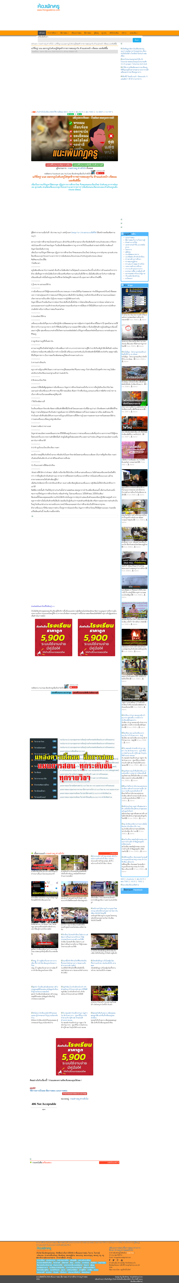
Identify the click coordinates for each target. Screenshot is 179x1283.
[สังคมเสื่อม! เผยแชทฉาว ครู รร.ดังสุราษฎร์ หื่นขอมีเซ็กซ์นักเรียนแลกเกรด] (44, 888)
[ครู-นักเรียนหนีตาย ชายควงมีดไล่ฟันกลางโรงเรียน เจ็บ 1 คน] (135, 825)
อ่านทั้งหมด (113, 853)
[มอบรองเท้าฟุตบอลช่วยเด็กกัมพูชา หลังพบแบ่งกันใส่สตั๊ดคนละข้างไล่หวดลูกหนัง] (74, 889)
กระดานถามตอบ (88, 1242)
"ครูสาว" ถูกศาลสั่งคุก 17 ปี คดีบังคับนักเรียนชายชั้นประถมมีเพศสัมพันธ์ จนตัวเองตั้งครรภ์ (134, 704)
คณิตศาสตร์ (65, 1262)
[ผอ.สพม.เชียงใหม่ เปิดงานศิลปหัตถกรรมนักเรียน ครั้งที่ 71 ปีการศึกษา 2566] (135, 610)
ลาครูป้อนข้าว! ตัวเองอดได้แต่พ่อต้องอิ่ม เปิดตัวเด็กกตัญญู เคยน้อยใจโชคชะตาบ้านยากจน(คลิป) (73, 873)
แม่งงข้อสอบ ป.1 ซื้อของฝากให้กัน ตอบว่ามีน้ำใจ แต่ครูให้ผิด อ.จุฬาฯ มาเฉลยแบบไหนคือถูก (134, 592)
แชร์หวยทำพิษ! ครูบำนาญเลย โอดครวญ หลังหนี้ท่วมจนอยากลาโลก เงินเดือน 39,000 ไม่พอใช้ (104, 918)
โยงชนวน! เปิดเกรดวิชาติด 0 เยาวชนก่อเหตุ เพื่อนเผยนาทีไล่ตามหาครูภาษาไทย (134, 343)
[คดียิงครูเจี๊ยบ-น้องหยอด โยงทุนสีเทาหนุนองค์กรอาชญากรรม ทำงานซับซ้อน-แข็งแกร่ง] (135, 859)
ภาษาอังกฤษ (85, 1262)
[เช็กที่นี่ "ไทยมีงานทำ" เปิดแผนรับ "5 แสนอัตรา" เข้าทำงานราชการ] (135, 77)
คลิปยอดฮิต (73, 1260)
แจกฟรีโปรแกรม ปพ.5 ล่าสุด (61, 693)
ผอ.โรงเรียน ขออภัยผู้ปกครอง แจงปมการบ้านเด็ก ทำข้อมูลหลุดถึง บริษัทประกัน (133, 849)
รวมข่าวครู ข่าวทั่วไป (46, 44)
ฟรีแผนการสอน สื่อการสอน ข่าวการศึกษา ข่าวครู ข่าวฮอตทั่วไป (124, 1249)
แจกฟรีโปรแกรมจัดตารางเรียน (59, 165)
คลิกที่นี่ (122, 1265)
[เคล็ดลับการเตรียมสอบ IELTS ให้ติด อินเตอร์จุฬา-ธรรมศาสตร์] (135, 450)
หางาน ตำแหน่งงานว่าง (133, 269)
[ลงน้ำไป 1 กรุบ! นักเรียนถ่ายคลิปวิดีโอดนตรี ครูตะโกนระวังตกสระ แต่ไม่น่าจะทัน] (74, 915)
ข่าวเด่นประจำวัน (42, 1245)
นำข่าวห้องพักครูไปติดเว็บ (117, 1253)
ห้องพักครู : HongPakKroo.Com (132, 1277)
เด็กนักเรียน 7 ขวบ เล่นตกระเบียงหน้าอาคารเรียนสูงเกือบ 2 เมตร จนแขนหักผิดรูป (104, 900)
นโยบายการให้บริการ (74, 1272)
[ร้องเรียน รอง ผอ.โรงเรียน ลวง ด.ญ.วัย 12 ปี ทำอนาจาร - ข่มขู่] (135, 734)
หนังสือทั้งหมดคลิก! (112, 1162)
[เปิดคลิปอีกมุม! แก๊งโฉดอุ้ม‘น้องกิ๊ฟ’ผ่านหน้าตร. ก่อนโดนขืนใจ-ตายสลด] (104, 963)
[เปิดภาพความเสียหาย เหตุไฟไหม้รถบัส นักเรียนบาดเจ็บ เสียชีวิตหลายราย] (135, 398)
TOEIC (140, 881)
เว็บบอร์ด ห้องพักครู (132, 276)
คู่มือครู (96, 33)
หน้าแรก (42, 33)
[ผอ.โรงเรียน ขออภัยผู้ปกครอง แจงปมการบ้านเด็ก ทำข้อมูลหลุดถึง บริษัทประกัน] (135, 841)
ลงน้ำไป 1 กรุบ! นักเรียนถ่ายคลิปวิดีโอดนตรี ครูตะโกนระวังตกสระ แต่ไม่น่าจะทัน (73, 927)
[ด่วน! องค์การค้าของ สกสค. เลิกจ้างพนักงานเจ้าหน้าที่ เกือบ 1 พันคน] (104, 857)
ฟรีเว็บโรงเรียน (114, 33)
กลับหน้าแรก (99, 1279)
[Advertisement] (103, 16)
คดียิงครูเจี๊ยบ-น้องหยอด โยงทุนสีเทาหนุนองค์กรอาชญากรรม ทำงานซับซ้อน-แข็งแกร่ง (133, 866)
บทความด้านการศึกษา (133, 266)
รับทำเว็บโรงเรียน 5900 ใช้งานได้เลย (50, 112)
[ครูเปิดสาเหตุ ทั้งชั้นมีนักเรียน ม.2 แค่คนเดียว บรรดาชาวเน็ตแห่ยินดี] (135, 772)
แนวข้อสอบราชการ (132, 254)
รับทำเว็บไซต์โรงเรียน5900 (122, 1279)
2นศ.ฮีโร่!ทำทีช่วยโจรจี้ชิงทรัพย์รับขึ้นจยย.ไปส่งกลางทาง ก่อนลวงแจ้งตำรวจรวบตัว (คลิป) (74, 970)
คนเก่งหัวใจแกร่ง (54, 1270)
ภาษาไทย (77, 1262)
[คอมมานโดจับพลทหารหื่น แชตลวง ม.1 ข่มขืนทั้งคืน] (135, 665)
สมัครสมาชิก (65, 1245)
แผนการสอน (129, 237)
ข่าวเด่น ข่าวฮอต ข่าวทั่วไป (134, 264)
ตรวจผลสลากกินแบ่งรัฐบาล (135, 273)
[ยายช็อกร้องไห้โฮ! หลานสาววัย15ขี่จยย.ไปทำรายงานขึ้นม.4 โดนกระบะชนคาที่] (44, 862)
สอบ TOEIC (90, 112)
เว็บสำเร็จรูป (108, 1279)
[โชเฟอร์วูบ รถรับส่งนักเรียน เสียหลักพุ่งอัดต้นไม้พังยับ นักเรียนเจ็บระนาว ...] (135, 373)
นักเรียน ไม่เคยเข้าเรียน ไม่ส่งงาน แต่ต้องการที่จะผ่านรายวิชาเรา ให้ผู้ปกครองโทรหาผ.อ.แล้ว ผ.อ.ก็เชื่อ (74, 944)
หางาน (96, 1270)
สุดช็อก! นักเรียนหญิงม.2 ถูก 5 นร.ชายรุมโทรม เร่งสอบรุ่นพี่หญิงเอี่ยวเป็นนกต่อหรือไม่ (44, 951)
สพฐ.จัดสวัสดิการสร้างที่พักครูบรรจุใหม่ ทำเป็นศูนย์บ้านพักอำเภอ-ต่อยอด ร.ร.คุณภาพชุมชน (134, 517)
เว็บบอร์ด (55, 1272)
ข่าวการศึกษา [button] (52, 33)
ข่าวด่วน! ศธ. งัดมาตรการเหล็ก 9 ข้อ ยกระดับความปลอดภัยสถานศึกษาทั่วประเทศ (134, 317)
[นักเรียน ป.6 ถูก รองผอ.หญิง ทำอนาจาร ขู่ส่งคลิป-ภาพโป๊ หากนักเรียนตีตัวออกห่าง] (135, 717)
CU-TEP (108, 112)
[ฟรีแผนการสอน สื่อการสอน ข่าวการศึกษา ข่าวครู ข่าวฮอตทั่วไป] (48, 7)
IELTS (71, 112)
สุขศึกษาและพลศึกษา (89, 1267)
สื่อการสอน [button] (64, 33)
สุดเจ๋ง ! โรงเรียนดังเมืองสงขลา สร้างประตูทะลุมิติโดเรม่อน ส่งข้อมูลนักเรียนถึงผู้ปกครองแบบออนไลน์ (44, 996)
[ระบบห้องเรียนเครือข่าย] (135, 885)
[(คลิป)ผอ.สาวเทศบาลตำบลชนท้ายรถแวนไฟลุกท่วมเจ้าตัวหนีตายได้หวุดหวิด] (135, 637)
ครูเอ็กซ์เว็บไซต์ (125, 1270)
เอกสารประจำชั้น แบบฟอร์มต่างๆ (73, 1265)
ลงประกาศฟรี (55, 1245)
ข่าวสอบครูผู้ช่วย (131, 261)
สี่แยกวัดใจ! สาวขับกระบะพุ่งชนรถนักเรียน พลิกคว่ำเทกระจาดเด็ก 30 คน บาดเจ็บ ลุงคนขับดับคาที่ (134, 795)
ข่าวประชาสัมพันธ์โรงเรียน (44, 1262)
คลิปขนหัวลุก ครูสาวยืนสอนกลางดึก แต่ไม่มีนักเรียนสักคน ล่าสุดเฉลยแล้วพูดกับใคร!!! (134, 816)
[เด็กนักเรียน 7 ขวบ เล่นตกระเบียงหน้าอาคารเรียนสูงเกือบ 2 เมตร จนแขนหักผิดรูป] (104, 888)
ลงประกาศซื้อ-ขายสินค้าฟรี (135, 271)
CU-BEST (99, 112)
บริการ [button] (124, 33)
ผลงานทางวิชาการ (102, 1242)
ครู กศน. (104, 33)
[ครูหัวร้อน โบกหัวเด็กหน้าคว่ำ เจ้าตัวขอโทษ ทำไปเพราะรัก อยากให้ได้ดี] (74, 988)
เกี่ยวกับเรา (63, 1272)
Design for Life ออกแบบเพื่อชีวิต (83, 232)
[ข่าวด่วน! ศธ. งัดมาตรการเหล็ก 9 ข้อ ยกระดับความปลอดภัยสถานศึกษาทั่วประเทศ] (135, 301)
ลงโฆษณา (129, 278)
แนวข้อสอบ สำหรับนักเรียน (134, 257)
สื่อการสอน (87, 33)
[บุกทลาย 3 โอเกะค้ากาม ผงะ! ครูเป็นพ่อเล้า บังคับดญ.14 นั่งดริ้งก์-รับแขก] (104, 993)
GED (65, 112)
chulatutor (130, 879)
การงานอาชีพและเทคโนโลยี (73, 1267)
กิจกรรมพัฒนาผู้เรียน (42, 1270)
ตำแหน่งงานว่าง (50, 1260)
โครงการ (128, 249)
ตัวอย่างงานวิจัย (131, 242)
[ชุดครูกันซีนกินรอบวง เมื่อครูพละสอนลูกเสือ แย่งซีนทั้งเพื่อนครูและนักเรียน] (104, 1015)
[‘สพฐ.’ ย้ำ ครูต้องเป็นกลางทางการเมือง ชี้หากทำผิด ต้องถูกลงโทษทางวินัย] (44, 963)
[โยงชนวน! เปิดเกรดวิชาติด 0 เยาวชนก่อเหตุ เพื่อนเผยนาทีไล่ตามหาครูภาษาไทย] (135, 332)
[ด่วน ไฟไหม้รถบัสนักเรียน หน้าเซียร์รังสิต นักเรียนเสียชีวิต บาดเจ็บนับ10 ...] (135, 423)
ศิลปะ (71, 1262)
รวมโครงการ (128, 1242)
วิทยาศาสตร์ (56, 1262)
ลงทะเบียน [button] (133, 33)
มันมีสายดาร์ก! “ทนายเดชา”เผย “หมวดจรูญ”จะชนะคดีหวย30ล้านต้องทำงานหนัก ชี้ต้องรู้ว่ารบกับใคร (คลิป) (43, 926)
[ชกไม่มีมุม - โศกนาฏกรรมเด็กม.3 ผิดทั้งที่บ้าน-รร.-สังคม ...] (135, 353)
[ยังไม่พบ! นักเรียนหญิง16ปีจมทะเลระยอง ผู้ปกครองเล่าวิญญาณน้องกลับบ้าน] (44, 1015)
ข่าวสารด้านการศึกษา (133, 259)
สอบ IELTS (79, 112)
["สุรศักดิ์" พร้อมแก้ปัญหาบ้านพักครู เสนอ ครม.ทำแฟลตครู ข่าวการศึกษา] (135, 558)
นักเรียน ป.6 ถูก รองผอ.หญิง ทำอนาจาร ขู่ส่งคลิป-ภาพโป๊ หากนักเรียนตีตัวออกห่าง (134, 724)
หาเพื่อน (90, 1270)
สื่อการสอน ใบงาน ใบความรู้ (135, 240)
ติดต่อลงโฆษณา (86, 1272)
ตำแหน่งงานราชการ (74, 1242)
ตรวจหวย (48, 1272)
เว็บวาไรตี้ (135, 1279)
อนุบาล (63, 1270)
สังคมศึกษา (94, 1262)
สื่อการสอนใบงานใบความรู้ (44, 1265)
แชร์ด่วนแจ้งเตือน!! (72, 1270)
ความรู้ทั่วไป (82, 1270)
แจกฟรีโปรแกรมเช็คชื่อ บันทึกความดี (88, 165)
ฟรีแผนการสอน (76, 33)
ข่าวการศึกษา (41, 1242)
